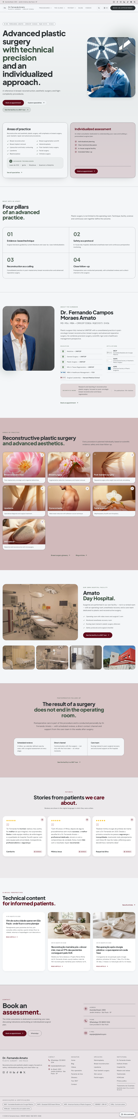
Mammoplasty (99, 1060)
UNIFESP (78, 351)
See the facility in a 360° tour (96, 635)
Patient (71, 8)
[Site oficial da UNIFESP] (63, 351)
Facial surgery (99, 1077)
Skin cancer (98, 1074)
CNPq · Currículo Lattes (118, 1104)
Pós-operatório (76, 1070)
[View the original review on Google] (10, 819)
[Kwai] (131, 2)
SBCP (115, 351)
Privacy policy (122, 1081)
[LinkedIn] (124, 2)
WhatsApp (34, 1033)
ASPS (115, 367)
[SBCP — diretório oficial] (109, 352)
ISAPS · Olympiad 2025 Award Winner (48, 1104)
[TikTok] (128, 2)
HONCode (120, 1077)
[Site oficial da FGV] (63, 372)
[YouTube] (121, 2)
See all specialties (13, 172)
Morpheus (32, 165)
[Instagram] (114, 2)
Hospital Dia (121, 1067)
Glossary (74, 1077)
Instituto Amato (122, 1064)
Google (6, 851)
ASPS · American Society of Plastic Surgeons (77, 1104)
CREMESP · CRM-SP (101, 1104)
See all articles (127, 905)
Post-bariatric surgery (101, 1070)
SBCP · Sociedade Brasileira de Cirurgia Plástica (18, 1104)
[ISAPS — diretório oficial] (109, 360)
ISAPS (115, 359)
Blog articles (80, 555)
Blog (80, 8)
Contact (74, 1084)
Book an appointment (123, 8)
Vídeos (73, 1067)
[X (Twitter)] (134, 2)
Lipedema (97, 1067)
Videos (88, 8)
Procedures (44, 8)
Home (73, 1060)
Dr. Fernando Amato (124, 1060)
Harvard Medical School (91, 378)
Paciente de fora (77, 1074)
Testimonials (121, 1074)
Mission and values (123, 1070)
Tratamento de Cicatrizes (125, 1086)
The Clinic (58, 8)
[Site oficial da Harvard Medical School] (63, 377)
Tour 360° (74, 1081)
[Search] (99, 8)
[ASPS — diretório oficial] (109, 368)
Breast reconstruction (101, 1064)
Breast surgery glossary (59, 555)
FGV (93, 372)
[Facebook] (117, 2)
